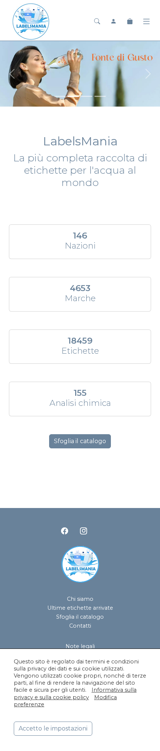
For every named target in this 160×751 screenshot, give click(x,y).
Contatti (80, 625)
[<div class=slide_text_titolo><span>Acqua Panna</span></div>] (73, 96)
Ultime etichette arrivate (80, 608)
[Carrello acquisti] (129, 21)
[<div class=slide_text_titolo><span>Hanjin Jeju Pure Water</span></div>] (100, 96)
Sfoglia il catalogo (80, 441)
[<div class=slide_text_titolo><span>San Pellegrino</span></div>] (86, 96)
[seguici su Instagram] (83, 530)
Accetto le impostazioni (53, 728)
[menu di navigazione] (146, 21)
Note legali (80, 646)
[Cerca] (97, 21)
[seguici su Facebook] (64, 530)
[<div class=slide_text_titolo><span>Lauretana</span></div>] (59, 96)
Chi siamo (80, 599)
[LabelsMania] (30, 20)
